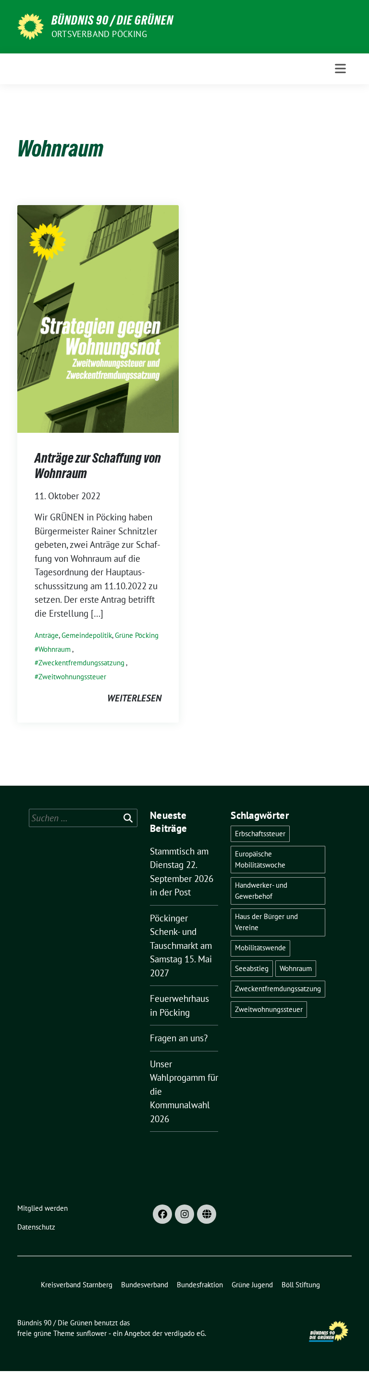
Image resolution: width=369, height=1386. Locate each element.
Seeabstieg (252, 968)
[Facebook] (162, 1214)
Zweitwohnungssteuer (72, 676)
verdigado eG (184, 1333)
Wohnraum (54, 649)
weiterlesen (134, 698)
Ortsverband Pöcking (99, 33)
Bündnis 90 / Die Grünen (112, 20)
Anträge (47, 635)
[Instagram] (184, 1214)
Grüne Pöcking (137, 635)
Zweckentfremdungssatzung (81, 662)
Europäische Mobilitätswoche (260, 859)
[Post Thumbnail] (98, 318)
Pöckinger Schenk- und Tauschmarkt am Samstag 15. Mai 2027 (181, 945)
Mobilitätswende (260, 947)
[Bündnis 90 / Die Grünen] (30, 25)
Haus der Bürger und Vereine (266, 922)
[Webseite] (206, 1214)
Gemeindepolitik (87, 635)
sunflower (91, 1333)
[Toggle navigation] (340, 68)
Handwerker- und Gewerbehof (261, 891)
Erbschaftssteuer (260, 833)
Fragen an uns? (179, 1038)
